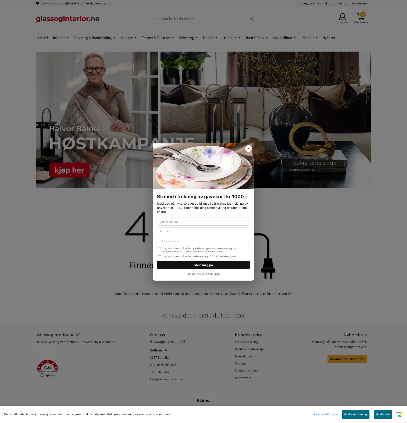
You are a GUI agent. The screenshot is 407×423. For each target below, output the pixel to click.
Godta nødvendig (355, 414)
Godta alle (383, 414)
